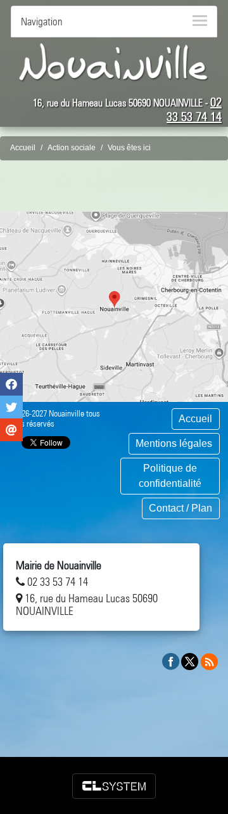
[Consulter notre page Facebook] (171, 661)
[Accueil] (114, 61)
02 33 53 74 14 (194, 109)
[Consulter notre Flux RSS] (209, 661)
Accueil (22, 147)
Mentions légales (174, 443)
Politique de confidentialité (170, 476)
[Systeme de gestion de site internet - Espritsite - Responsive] (114, 786)
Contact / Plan (180, 508)
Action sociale (72, 147)
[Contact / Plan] (114, 307)
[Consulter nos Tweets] (189, 661)
